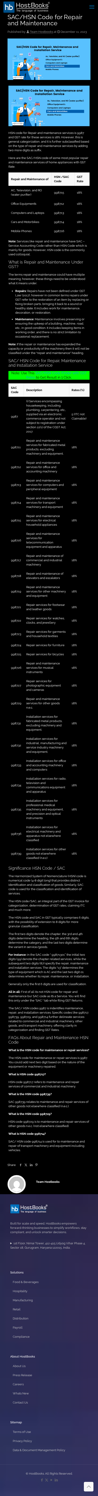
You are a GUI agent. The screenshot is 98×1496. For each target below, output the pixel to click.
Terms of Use (22, 1432)
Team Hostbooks (41, 31)
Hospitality (20, 1291)
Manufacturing (23, 1300)
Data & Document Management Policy (39, 1450)
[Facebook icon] (42, 1480)
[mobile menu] (92, 7)
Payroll (18, 1327)
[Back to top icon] (88, 1486)
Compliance (21, 1336)
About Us (19, 1366)
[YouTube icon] (51, 1480)
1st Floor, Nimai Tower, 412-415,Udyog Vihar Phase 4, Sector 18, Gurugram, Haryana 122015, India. (47, 1245)
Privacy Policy (22, 1441)
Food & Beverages (26, 1282)
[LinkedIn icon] (56, 1480)
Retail (17, 1309)
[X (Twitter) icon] (46, 1480)
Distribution (20, 1318)
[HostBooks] (26, 7)
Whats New (21, 1393)
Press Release (22, 1375)
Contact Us (20, 1402)
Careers (18, 1384)
